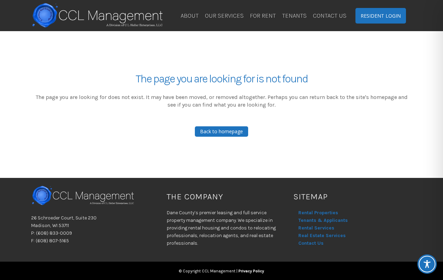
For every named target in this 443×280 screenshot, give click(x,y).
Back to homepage (221, 131)
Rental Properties (318, 213)
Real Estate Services (322, 235)
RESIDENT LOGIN (381, 15)
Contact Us (311, 243)
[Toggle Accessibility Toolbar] (427, 264)
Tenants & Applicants (323, 220)
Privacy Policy (251, 271)
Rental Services (316, 228)
